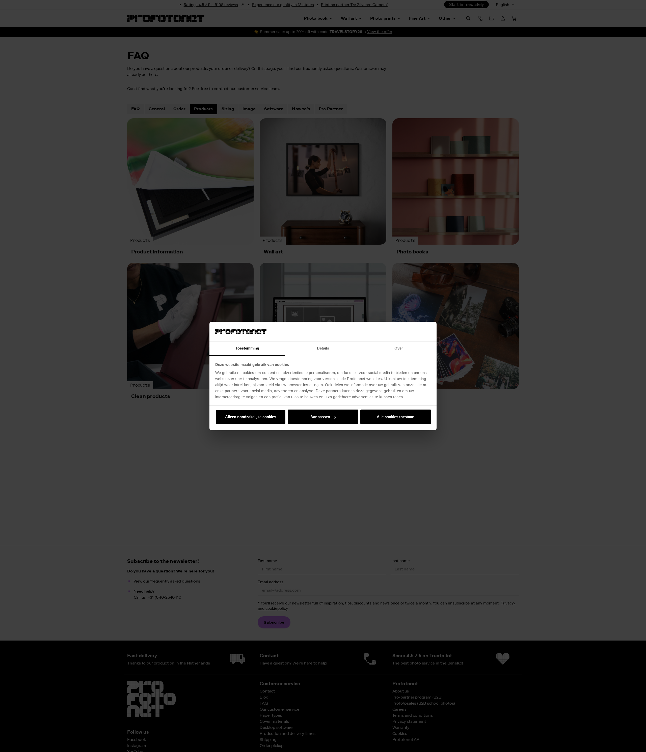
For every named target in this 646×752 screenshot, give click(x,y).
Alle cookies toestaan (395, 417)
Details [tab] (323, 348)
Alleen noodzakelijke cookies (250, 417)
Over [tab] (398, 348)
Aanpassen (320, 417)
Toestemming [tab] (247, 348)
